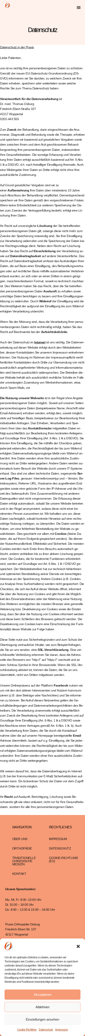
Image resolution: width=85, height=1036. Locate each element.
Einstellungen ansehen (42, 1019)
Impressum (61, 1029)
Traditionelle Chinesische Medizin (24, 861)
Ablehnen (42, 1007)
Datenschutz (46, 1029)
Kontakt (19, 873)
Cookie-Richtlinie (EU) (63, 859)
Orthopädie (22, 848)
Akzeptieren (42, 994)
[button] (78, 946)
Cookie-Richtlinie (27, 1029)
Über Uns (19, 838)
